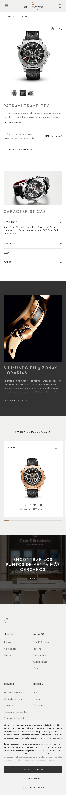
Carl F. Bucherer (41, 642)
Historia (37, 649)
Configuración (32, 778)
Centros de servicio (14, 718)
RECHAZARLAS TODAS (33, 787)
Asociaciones (40, 662)
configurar (49, 732)
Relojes (8, 642)
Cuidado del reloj (13, 699)
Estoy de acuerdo (33, 770)
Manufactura (40, 655)
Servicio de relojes (14, 692)
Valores (37, 668)
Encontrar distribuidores (22, 149)
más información (13, 122)
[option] (33, 55)
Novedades (10, 649)
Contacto (38, 705)
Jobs (35, 692)
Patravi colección (17, 17)
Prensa (37, 699)
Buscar (33, 578)
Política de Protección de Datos (49, 738)
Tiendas (8, 655)
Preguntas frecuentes (16, 712)
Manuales (9, 705)
